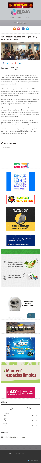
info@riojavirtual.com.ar (15, 437)
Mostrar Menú (22, 23)
